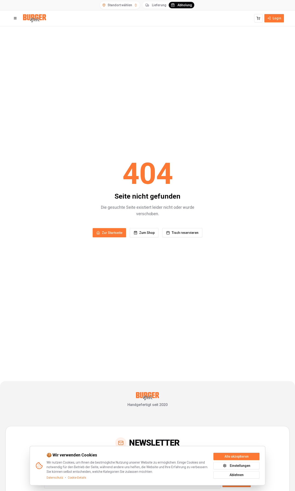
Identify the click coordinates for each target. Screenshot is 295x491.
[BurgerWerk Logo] (34, 18)
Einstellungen (240, 465)
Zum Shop (147, 233)
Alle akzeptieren (236, 456)
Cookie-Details (77, 477)
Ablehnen (237, 475)
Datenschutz (55, 477)
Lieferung (159, 5)
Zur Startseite (112, 233)
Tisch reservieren (185, 233)
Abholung (184, 5)
